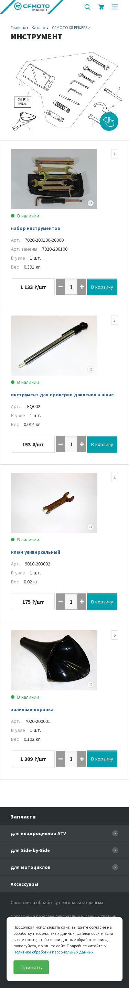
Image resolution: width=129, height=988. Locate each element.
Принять (31, 967)
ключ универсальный (35, 552)
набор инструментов (35, 228)
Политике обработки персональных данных (53, 952)
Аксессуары (24, 884)
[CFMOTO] (32, 7)
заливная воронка (32, 709)
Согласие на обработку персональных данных (57, 902)
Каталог (39, 27)
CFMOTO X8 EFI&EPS (69, 27)
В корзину (102, 287)
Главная (18, 27)
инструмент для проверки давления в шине (62, 394)
